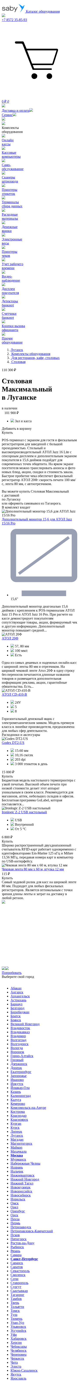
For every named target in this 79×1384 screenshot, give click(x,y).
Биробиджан (20, 1012)
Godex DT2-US (13, 743)
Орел (14, 1207)
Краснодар (19, 1115)
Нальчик (17, 1171)
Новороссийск (21, 1191)
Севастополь (20, 1271)
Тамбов (16, 1299)
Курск (15, 1127)
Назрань (17, 1167)
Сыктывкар (19, 1291)
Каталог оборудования (42, 11)
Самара (16, 1255)
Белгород (17, 1008)
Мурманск (18, 1159)
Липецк (16, 1131)
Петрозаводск (21, 1227)
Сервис (7, 115)
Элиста (16, 1366)
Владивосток (20, 1028)
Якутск (16, 1374)
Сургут (16, 1287)
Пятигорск (19, 1239)
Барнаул (16, 1004)
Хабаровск (19, 1338)
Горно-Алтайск (22, 1056)
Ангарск (17, 992)
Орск (14, 1215)
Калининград (21, 1096)
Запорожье (19, 1076)
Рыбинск (17, 1247)
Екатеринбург (21, 1072)
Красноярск (19, 1119)
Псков (15, 1235)
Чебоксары (19, 1346)
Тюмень (16, 1319)
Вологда (17, 1048)
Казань (16, 1092)
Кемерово (18, 1104)
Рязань (15, 1251)
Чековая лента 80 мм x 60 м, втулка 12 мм (33, 869)
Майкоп (16, 1147)
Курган (16, 1123)
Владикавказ (20, 1032)
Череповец (19, 1354)
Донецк (16, 1068)
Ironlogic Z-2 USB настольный (24, 812)
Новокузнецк (21, 1187)
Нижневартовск (22, 1175)
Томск (15, 1311)
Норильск (18, 1199)
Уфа (14, 1334)
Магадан (17, 1139)
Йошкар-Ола (20, 1088)
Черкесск (17, 1358)
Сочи (14, 1279)
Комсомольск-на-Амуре (28, 1108)
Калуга (16, 1100)
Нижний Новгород (25, 1179)
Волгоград (18, 1040)
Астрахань (18, 1000)
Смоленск (18, 1275)
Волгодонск (20, 1044)
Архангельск (20, 996)
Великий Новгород (25, 1024)
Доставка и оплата (15, 110)
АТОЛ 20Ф (10, 638)
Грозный (17, 1060)
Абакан (16, 988)
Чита (14, 1362)
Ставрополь (19, 1283)
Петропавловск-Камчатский (32, 1231)
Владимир (18, 1036)
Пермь (15, 1223)
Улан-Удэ (17, 1322)
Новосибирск (21, 1195)
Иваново (17, 1080)
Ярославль (18, 1378)
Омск (15, 1203)
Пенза (15, 1219)
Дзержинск (19, 1064)
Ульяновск (18, 1326)
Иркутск (17, 1084)
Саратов (17, 1267)
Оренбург (18, 1211)
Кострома (18, 1111)
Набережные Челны (25, 1163)
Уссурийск (18, 1330)
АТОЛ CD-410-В (14, 694)
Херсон (16, 1342)
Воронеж (17, 1052)
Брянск (16, 1020)
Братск (16, 1016)
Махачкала (19, 1151)
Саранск (17, 1263)
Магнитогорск (21, 1143)
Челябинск (19, 1350)
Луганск (17, 1135)
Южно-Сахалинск (24, 1370)
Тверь (15, 1303)
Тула (14, 1315)
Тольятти (17, 1307)
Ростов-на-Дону (22, 1243)
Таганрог (17, 1295)
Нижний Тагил (22, 1183)
